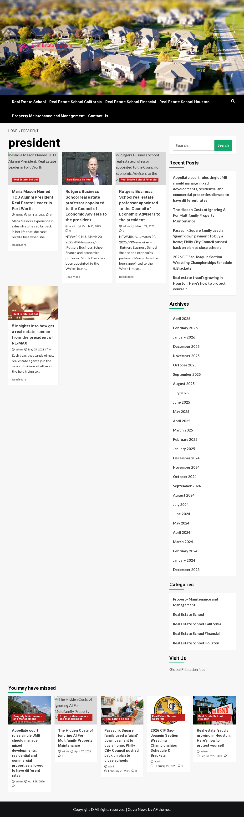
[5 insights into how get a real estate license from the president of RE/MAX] (33, 303)
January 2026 (184, 337)
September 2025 (187, 374)
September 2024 (187, 486)
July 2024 (181, 504)
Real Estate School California (75, 102)
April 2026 (181, 318)
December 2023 (186, 569)
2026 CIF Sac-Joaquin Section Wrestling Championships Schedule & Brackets (202, 262)
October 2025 (185, 365)
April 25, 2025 (36, 214)
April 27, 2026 (82, 751)
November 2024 (186, 467)
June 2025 (181, 402)
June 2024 (181, 514)
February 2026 (185, 328)
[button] (233, 101)
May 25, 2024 (36, 349)
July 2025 (181, 393)
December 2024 (186, 458)
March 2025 (183, 430)
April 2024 (181, 532)
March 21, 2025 (91, 226)
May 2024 (181, 523)
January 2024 (184, 560)
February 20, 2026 (165, 766)
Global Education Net (187, 669)
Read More (19, 245)
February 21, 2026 (119, 771)
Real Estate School (29, 102)
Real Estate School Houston (184, 102)
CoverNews (137, 809)
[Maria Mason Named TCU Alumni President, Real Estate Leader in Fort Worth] (33, 168)
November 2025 (186, 356)
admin (19, 214)
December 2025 (186, 346)
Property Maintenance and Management (48, 116)
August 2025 (184, 383)
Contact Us (98, 116)
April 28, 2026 (36, 781)
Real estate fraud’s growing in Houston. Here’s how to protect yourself (199, 283)
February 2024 (185, 551)
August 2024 (184, 495)
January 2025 (184, 449)
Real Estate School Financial (130, 102)
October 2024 (185, 476)
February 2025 (185, 439)
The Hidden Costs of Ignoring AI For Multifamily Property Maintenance (200, 215)
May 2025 (181, 411)
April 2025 (181, 421)
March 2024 (183, 542)
